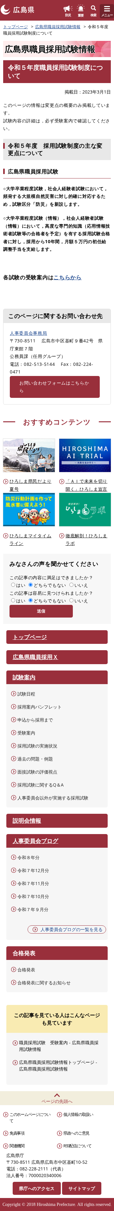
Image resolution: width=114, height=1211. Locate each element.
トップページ (15, 26)
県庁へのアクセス (36, 1188)
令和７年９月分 (32, 909)
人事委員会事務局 (28, 333)
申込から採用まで (35, 720)
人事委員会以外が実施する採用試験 (52, 798)
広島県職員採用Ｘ (35, 657)
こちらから (68, 277)
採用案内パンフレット (39, 707)
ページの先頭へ (57, 1101)
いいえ (81, 585)
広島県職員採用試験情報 (57, 26)
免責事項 (17, 1133)
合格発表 (26, 970)
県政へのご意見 (76, 1133)
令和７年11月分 (33, 883)
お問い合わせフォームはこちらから (54, 387)
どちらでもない (50, 585)
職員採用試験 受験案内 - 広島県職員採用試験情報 (58, 1045)
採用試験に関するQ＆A (40, 785)
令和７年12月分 (33, 870)
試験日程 (26, 694)
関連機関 (17, 1146)
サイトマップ (81, 1188)
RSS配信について (77, 1146)
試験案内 (24, 677)
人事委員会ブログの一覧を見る (72, 929)
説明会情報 (27, 820)
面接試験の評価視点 (37, 772)
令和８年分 (28, 857)
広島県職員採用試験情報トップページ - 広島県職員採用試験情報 (58, 1065)
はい (20, 585)
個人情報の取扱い (78, 1114)
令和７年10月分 (33, 896)
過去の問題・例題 (35, 759)
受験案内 (26, 733)
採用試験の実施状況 (37, 746)
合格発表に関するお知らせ (44, 983)
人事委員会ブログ (35, 841)
